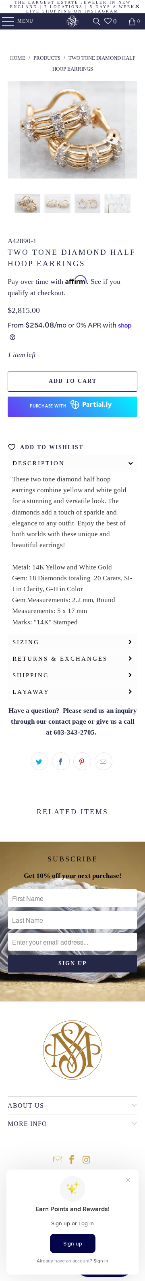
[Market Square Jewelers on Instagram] (87, 1160)
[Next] (131, 131)
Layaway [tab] (31, 692)
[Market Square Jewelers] (72, 21)
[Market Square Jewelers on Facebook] (72, 1160)
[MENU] (4, 21)
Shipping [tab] (30, 675)
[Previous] (13, 131)
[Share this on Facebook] (61, 761)
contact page (67, 721)
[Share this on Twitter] (39, 761)
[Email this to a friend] (103, 761)
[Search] (96, 21)
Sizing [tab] (25, 642)
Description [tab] (38, 463)
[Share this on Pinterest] (82, 761)
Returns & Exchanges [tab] (60, 658)
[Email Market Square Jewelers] (58, 1160)
